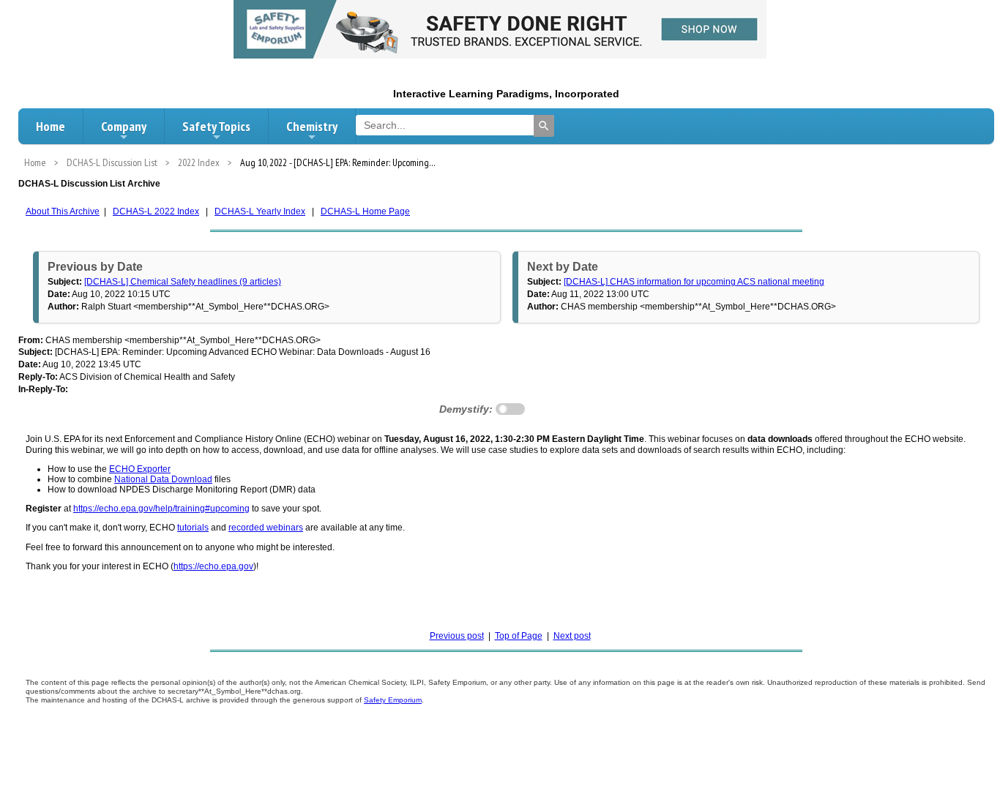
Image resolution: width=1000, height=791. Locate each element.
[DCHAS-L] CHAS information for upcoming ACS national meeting (694, 282)
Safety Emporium (393, 700)
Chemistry (311, 126)
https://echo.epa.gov (213, 566)
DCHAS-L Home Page (365, 211)
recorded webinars (265, 527)
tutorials (193, 527)
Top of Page (518, 636)
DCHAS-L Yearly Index (259, 211)
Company (123, 126)
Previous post (457, 636)
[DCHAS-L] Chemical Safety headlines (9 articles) (182, 282)
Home (50, 126)
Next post (572, 636)
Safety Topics (216, 126)
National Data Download (163, 479)
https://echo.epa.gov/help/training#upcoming (161, 508)
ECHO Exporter (140, 469)
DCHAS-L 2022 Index (156, 211)
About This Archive (63, 211)
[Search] (544, 126)
